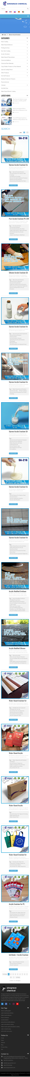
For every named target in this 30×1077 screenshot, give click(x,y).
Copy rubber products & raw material (11, 66)
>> (13, 977)
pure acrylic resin (17, 225)
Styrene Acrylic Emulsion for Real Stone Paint (17, 551)
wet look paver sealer (15, 606)
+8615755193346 (7, 1065)
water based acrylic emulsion (19, 389)
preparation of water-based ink (17, 863)
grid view (27, 132)
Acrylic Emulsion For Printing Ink (17, 914)
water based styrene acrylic (16, 547)
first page (5, 974)
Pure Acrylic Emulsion (15, 227)
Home (4, 34)
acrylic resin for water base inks (17, 912)
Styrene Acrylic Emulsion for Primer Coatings (18, 393)
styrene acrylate (14, 390)
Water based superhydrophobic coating (10, 1026)
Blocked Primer (13, 342)
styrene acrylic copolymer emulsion (18, 440)
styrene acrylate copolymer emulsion (18, 178)
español (19, 12)
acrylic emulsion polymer (16, 338)
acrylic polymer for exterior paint (18, 495)
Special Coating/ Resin (7, 69)
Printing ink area (5, 47)
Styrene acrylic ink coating (16, 712)
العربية (23, 12)
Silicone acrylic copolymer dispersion (18, 285)
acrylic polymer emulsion (16, 963)
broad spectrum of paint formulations (16, 448)
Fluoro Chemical (5, 1017)
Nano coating (4, 41)
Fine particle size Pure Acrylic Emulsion (16, 232)
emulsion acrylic (13, 917)
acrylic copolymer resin (15, 715)
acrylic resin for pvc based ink (17, 710)
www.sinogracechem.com (9, 1067)
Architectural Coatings (15, 176)
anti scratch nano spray (6, 1031)
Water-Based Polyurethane (8, 57)
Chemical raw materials (7, 63)
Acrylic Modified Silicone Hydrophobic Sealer (18, 659)
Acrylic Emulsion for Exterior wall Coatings (18, 174)
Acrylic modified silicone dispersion (18, 663)
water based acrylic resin (16, 443)
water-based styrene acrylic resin (18, 546)
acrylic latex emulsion (15, 499)
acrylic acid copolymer (15, 282)
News (2, 1040)
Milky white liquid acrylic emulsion (18, 661)
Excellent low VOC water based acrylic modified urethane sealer (17, 609)
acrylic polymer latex (15, 446)
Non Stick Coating (5, 51)
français (11, 12)
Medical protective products (8, 79)
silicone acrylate (16, 655)
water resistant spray (6, 1028)
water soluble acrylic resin (16, 766)
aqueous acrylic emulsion (16, 179)
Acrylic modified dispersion (16, 607)
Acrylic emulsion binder (15, 864)
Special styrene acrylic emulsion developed (17, 340)
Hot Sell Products (5, 75)
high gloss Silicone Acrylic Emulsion (18, 284)
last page (18, 977)
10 (10, 977)
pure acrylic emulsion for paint (17, 228)
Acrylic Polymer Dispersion (16, 763)
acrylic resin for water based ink (18, 866)
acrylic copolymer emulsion (16, 498)
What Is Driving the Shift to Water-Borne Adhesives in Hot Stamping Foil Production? (20, 109)
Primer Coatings (23, 390)
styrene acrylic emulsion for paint (18, 181)
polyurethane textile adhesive (8, 1022)
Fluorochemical (5, 82)
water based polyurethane (7, 1013)
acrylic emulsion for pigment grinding (19, 814)
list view (24, 132)
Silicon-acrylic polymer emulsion (17, 656)
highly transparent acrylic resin (17, 764)
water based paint (14, 817)
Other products (5, 72)
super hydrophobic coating (7, 1024)
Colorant (3, 85)
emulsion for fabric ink (18, 861)
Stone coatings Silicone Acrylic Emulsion (17, 288)
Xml (2, 1049)
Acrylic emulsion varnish (18, 962)
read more (13, 185)
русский (15, 12)
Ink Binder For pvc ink (15, 709)
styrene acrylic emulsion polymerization (15, 336)
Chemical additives (6, 60)
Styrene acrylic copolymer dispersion (18, 553)
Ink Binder (12, 761)
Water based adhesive (7, 44)
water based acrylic (14, 815)
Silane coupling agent (6, 1010)
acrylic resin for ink (14, 767)
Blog (2, 1044)
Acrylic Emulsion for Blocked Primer (18, 344)
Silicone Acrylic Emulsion (18, 279)
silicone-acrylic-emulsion (14, 34)
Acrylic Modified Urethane (19, 598)
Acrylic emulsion (5, 54)
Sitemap (3, 1042)
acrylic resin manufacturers (16, 713)
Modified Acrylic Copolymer (19, 707)
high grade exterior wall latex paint (18, 230)
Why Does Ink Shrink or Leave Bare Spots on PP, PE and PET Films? (20, 100)
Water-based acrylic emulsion (20, 760)
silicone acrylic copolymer (16, 281)
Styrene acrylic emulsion (18, 172)
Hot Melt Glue (4, 88)
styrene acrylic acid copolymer (20, 333)
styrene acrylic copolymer (16, 441)
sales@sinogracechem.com (9, 1063)
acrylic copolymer (14, 965)
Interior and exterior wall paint (17, 235)
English (7, 12)
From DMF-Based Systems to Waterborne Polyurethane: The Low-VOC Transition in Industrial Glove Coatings (20, 118)
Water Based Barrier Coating (8, 91)
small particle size (14, 444)
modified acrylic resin (15, 600)
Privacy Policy (4, 1047)
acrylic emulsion (13, 496)
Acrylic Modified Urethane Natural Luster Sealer (18, 603)
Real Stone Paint (13, 549)
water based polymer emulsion (17, 601)
